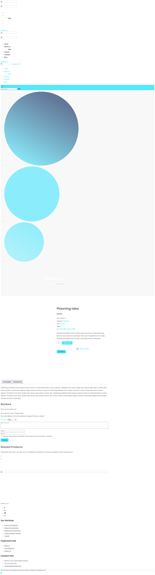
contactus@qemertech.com (12, 566)
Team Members (9, 548)
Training (6, 536)
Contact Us (4, 30)
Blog (5, 26)
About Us (7, 15)
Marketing (66, 321)
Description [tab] (7, 382)
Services (62, 324)
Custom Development (11, 525)
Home (6, 13)
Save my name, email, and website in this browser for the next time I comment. (27, 436)
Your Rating (4, 420)
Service (6, 21)
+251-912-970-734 (10, 563)
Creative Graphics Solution (12, 533)
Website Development (11, 528)
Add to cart (67, 343)
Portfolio (7, 23)
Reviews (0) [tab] (18, 382)
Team (9, 18)
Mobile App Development (12, 531)
